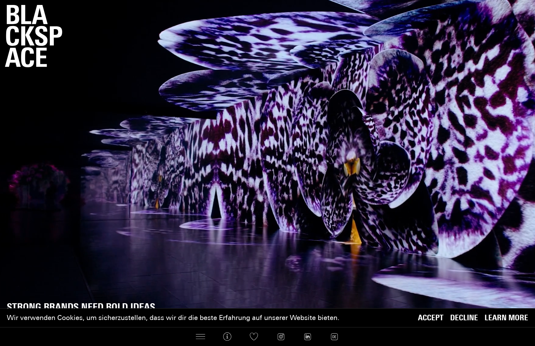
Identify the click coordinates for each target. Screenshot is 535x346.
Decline (464, 318)
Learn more (506, 318)
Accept (430, 318)
